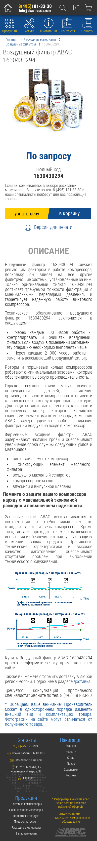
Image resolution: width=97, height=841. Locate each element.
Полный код (48, 169)
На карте (28, 778)
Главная (71, 746)
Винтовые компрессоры (26, 804)
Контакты (68, 31)
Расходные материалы (26, 827)
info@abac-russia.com (35, 10)
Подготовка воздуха (26, 816)
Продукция (10, 31)
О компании (48, 31)
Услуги (29, 31)
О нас (70, 758)
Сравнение (71, 769)
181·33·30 (35, 6)
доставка (82, 681)
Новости (87, 31)
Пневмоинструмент (26, 821)
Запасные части (26, 833)
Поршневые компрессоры (26, 810)
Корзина (70, 775)
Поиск (71, 763)
